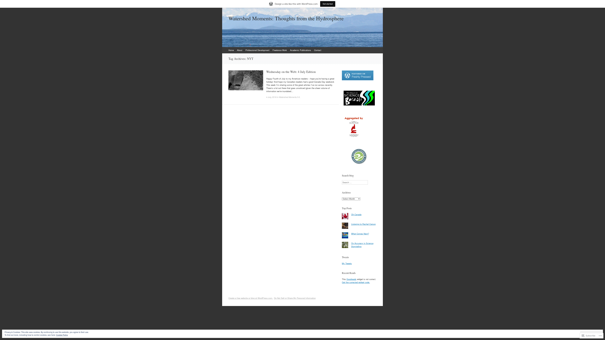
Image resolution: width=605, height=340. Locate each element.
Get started (328, 4)
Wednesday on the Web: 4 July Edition (291, 72)
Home (231, 50)
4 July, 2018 (271, 97)
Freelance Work (280, 50)
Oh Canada (356, 214)
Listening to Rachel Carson (363, 224)
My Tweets (347, 263)
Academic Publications (300, 50)
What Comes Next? (360, 233)
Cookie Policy (62, 335)
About (239, 50)
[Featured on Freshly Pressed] (357, 79)
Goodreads (351, 279)
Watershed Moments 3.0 (289, 97)
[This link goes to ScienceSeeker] (354, 137)
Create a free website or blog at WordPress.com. (250, 298)
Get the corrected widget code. (356, 282)
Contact (317, 50)
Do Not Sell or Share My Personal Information (295, 298)
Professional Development (257, 50)
